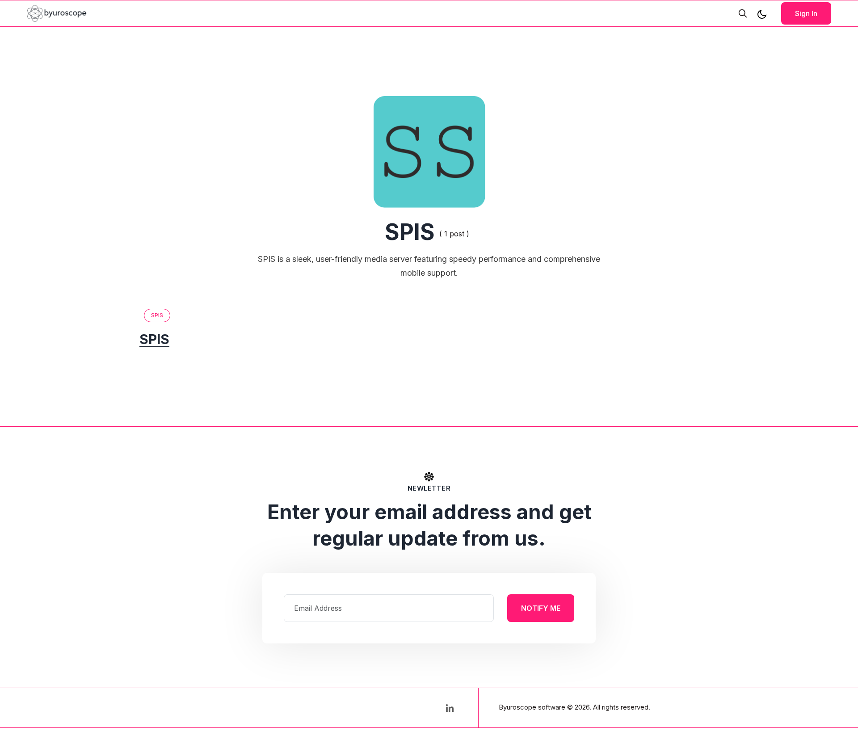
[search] (743, 13)
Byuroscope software (532, 707)
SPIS (157, 315)
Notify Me (540, 608)
